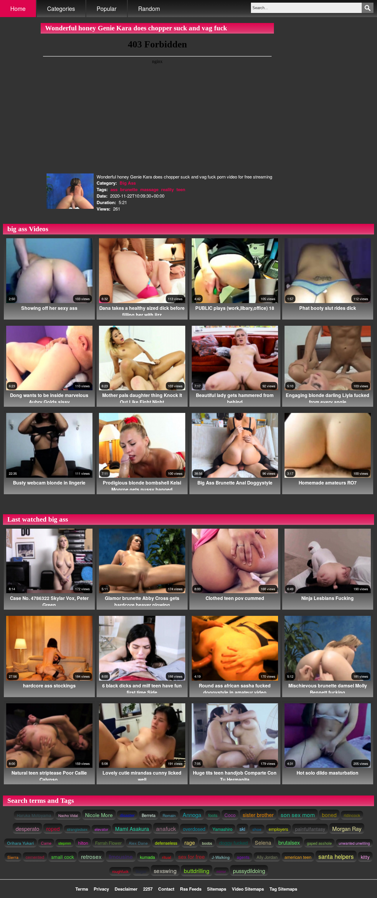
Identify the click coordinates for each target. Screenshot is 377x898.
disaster (127, 815)
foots (212, 815)
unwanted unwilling (354, 843)
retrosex (91, 856)
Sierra (13, 857)
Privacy (101, 889)
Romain (169, 815)
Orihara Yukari (20, 843)
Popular (107, 8)
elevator (101, 829)
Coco (230, 814)
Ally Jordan (267, 857)
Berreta (149, 815)
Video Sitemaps (248, 889)
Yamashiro (222, 829)
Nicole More (99, 814)
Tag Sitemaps (283, 889)
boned (329, 814)
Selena (263, 842)
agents (243, 857)
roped (53, 828)
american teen (298, 857)
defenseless (166, 843)
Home (18, 8)
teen (180, 189)
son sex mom (298, 814)
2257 (148, 889)
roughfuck (120, 871)
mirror (221, 871)
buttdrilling (196, 870)
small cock (62, 856)
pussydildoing (249, 870)
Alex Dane (138, 843)
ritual (166, 857)
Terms (81, 889)
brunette (129, 189)
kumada (147, 857)
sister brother (258, 814)
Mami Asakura (132, 828)
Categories (61, 8)
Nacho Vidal (68, 815)
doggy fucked (233, 842)
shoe (257, 829)
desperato (27, 828)
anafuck (166, 828)
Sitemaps (216, 889)
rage (189, 842)
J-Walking (221, 857)
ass (114, 189)
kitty (365, 856)
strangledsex (77, 829)
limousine (121, 856)
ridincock (352, 815)
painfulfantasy (310, 828)
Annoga (192, 814)
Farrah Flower (108, 843)
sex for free (191, 856)
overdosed (194, 828)
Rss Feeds (190, 889)
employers (278, 829)
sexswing (165, 870)
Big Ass (128, 183)
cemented (35, 857)
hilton (83, 843)
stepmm (64, 843)
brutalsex (289, 842)
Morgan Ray (346, 828)
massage (149, 189)
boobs (207, 843)
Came (46, 843)
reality (167, 189)
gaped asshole (319, 843)
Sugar (141, 871)
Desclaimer (126, 889)
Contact (166, 889)
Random (149, 8)
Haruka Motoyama (34, 815)
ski (242, 828)
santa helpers (336, 856)
